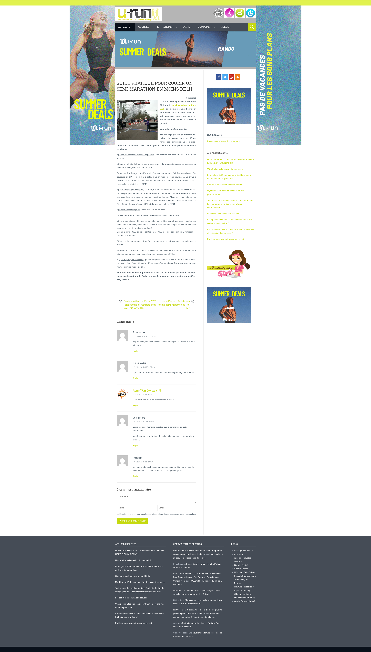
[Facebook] (218, 77)
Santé (186, 27)
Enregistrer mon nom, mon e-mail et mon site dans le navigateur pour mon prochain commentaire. (157, 514)
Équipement (205, 27)
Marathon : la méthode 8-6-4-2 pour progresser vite (197, 590)
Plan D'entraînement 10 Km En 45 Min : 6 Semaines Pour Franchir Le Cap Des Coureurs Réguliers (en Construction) (197, 577)
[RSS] (237, 77)
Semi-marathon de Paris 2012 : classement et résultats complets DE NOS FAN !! (140, 305)
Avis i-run (238, 554)
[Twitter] (225, 77)
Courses (143, 27)
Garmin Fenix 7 (241, 565)
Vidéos (225, 27)
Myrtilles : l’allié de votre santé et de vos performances (140, 582)
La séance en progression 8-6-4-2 (194, 594)
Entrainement (165, 27)
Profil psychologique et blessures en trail (225, 239)
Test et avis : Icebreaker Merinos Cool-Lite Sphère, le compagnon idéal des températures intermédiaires (230, 204)
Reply (135, 351)
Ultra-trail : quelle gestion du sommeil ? (225, 169)
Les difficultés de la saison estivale (223, 213)
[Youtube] (231, 77)
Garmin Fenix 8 (241, 568)
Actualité (124, 27)
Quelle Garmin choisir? (244, 601)
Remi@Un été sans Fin (147, 390)
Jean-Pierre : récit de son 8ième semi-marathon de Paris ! (174, 305)
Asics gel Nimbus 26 (243, 550)
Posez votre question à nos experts (223, 141)
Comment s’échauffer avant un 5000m (225, 184)
